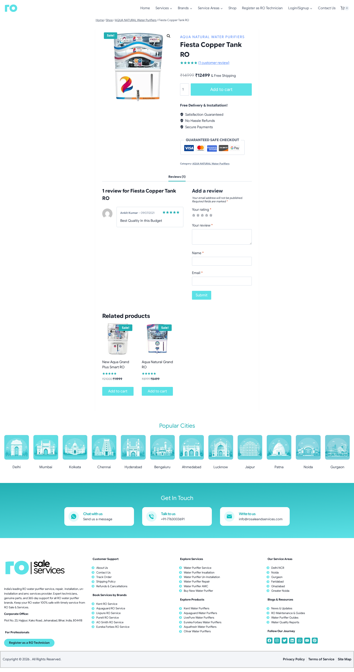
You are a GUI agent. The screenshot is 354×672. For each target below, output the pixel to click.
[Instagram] (277, 641)
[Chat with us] (73, 516)
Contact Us (327, 8)
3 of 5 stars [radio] (202, 215)
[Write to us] (229, 516)
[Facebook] (269, 641)
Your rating (201, 209)
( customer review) (213, 63)
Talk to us (168, 514)
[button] (168, 36)
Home (145, 8)
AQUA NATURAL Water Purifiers (212, 37)
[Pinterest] (315, 641)
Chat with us (92, 514)
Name (198, 253)
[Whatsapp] (300, 641)
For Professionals (17, 632)
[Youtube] (307, 641)
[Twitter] (285, 641)
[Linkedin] (292, 641)
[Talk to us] (151, 516)
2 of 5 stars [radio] (198, 215)
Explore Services (191, 559)
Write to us (247, 514)
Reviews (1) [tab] (177, 177)
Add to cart (221, 89)
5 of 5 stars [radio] (211, 215)
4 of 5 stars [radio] (206, 215)
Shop (232, 8)
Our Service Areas (280, 559)
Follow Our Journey (281, 631)
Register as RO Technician (262, 8)
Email (197, 273)
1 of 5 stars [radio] (193, 215)
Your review (202, 225)
